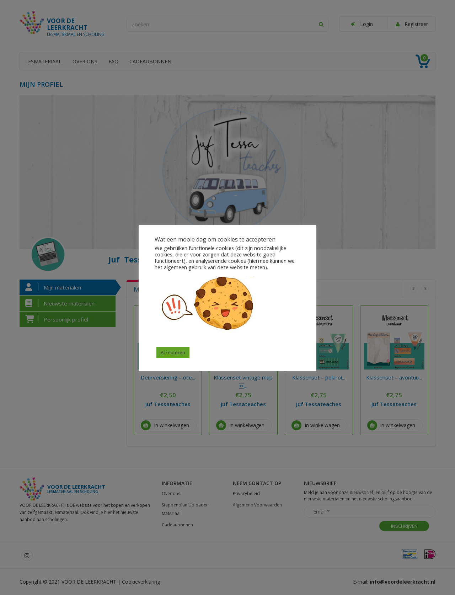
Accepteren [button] (173, 352)
